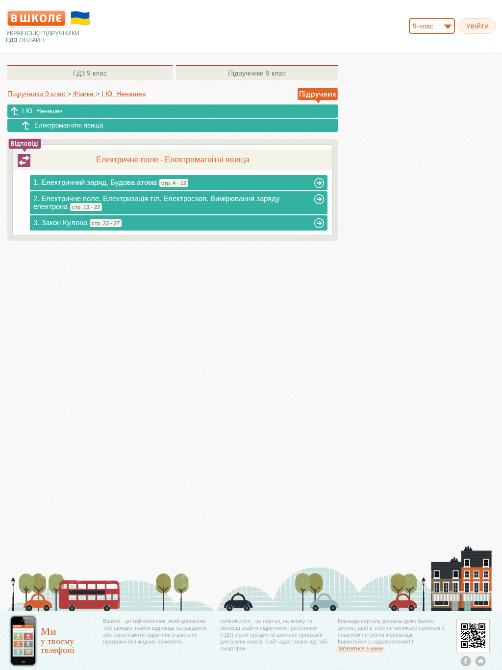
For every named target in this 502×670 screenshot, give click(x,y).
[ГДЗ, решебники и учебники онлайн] (36, 18)
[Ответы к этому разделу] (24, 160)
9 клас (90, 73)
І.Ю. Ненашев (42, 111)
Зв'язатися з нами (360, 648)
